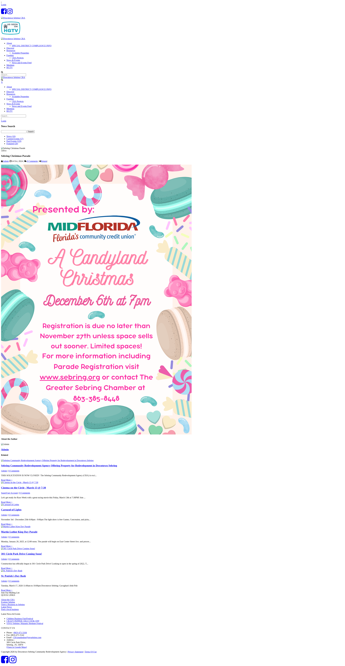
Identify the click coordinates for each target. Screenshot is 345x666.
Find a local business (10, 609)
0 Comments (32, 161)
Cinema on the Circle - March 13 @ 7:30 (23, 487)
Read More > (6, 480)
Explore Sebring (8, 602)
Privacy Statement (75, 652)
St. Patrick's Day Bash (13, 576)
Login (3, 5)
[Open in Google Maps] (16, 647)
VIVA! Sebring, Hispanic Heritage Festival (24, 623)
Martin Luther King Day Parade (19, 531)
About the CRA (8, 600)
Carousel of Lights (11, 509)
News (10, 136)
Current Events (14, 139)
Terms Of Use (91, 652)
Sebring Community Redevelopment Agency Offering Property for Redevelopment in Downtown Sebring (59, 465)
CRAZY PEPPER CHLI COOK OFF (22, 621)
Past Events (13, 141)
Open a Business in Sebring (13, 604)
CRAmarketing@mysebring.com (27, 637)
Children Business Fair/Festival (19, 618)
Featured (12, 143)
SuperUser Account (9, 493)
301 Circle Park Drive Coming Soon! (21, 553)
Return (44, 161)
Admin (6, 161)
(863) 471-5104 (20, 632)
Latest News (6, 607)
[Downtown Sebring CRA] (13, 18)
